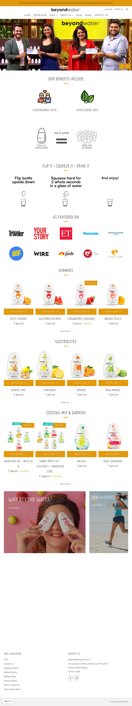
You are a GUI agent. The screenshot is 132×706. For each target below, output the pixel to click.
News (88, 15)
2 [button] (66, 68)
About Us (65, 15)
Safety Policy (10, 676)
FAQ (6, 659)
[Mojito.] (82, 436)
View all (65, 402)
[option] (66, 45)
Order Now (40, 15)
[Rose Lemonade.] (113, 436)
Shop (52, 15)
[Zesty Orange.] (19, 294)
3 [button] (68, 68)
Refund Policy (10, 672)
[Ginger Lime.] (19, 365)
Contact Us (101, 15)
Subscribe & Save (12, 689)
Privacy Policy (10, 681)
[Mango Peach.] (113, 294)
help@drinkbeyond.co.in (79, 659)
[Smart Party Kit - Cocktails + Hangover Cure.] (50, 436)
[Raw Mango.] (113, 365)
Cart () (118, 9)
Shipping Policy (11, 668)
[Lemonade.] (50, 365)
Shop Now (65, 331)
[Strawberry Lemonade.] (82, 294)
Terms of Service (12, 685)
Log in (108, 9)
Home (27, 15)
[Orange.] (82, 365)
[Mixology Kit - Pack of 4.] (19, 436)
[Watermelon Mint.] (50, 294)
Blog (79, 15)
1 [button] (63, 68)
